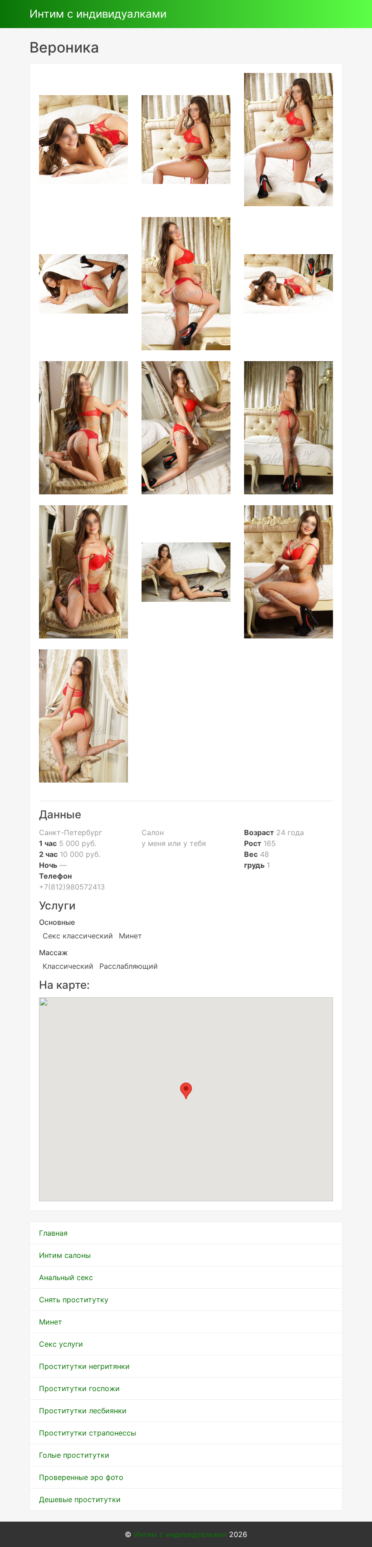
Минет (50, 1321)
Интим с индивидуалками (97, 13)
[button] (186, 1091)
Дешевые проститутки (80, 1499)
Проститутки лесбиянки (83, 1410)
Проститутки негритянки (84, 1366)
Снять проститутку (73, 1299)
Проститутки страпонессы (87, 1432)
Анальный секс (66, 1277)
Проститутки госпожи (79, 1388)
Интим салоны (65, 1255)
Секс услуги (61, 1344)
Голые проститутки (74, 1455)
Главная (53, 1233)
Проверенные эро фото (81, 1477)
